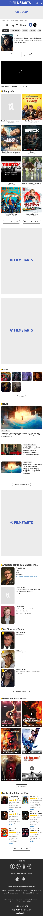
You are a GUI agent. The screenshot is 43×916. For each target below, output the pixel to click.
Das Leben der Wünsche (11, 152)
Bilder (5, 369)
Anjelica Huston (21, 669)
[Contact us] (30, 866)
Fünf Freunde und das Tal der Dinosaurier (28, 589)
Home (3, 20)
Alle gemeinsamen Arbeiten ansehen (26, 577)
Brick (32, 152)
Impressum (19, 900)
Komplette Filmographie (11, 222)
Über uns (7, 900)
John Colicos (20, 632)
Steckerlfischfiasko (32, 121)
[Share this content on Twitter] (35, 25)
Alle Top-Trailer (21, 786)
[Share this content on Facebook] (30, 25)
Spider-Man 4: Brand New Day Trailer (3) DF (11, 779)
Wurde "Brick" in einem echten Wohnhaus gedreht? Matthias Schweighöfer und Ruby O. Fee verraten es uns (31, 450)
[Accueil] (20, 2)
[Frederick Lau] (8, 576)
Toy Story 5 (33, 796)
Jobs (12, 900)
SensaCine (19, 890)
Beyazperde (33, 890)
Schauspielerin (14, 20)
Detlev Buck (20, 606)
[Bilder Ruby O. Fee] (6, 376)
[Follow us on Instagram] (24, 866)
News (5, 404)
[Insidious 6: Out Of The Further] (25, 832)
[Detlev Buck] (8, 615)
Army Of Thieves (11, 214)
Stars (8, 20)
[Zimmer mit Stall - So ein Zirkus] (32, 169)
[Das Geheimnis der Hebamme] (11, 107)
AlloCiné (5, 890)
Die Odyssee (13, 812)
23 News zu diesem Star (21, 484)
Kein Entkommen (21, 594)
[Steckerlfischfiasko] (32, 107)
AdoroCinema (8, 893)
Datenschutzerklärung (16, 902)
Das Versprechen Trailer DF (11, 752)
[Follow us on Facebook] (13, 866)
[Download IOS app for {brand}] (18, 879)
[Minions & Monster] (4, 832)
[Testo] (11, 169)
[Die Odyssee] (4, 815)
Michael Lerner (21, 651)
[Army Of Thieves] (11, 200)
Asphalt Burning (32, 214)
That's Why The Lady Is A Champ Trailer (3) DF (11, 725)
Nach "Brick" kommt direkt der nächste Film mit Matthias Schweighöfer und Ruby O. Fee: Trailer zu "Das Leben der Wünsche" (32, 469)
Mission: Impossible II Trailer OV (32, 725)
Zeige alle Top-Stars (21, 691)
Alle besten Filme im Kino (21, 849)
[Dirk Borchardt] (8, 595)
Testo (11, 183)
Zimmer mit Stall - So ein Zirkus (32, 183)
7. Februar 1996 (28, 40)
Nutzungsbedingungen (30, 900)
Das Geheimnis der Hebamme (11, 121)
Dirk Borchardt (20, 587)
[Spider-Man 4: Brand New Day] (4, 800)
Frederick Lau (20, 568)
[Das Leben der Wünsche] (11, 138)
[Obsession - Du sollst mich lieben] (25, 815)
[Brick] (32, 138)
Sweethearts (19, 574)
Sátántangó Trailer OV (32, 779)
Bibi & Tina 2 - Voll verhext (23, 613)
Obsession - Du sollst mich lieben (36, 812)
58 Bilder (21, 397)
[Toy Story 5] (25, 800)
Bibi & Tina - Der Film (22, 611)
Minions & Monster (12, 829)
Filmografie (8, 91)
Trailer (11, 809)
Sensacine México (29, 893)
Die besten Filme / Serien (31, 222)
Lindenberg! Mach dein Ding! (24, 609)
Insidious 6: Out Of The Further (35, 829)
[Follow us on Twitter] (18, 866)
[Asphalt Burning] (32, 200)
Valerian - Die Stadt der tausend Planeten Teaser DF (32, 752)
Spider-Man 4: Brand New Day (14, 797)
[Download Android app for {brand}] (25, 879)
